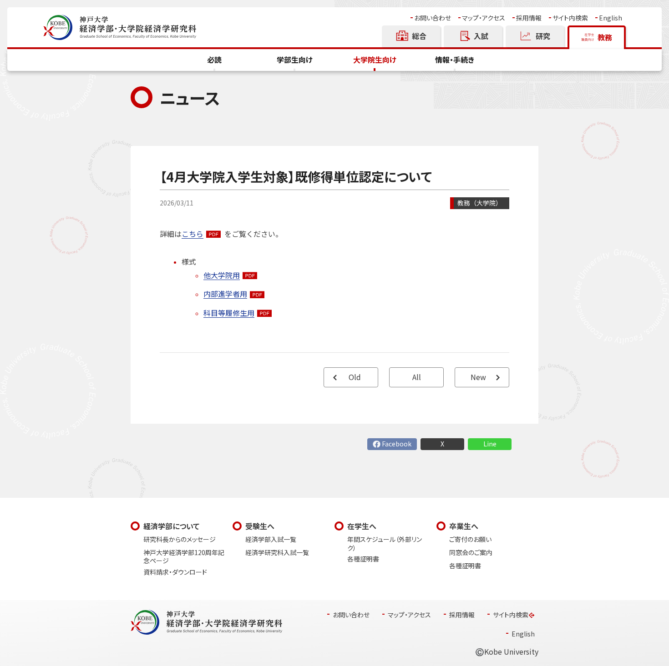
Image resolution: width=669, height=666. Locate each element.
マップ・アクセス (483, 18)
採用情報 (529, 18)
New (478, 377)
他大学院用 (221, 275)
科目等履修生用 (228, 313)
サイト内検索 (570, 18)
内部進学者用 (225, 294)
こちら (192, 234)
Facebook (396, 444)
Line (490, 444)
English (610, 18)
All (416, 377)
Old (355, 377)
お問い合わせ (432, 18)
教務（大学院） (479, 203)
